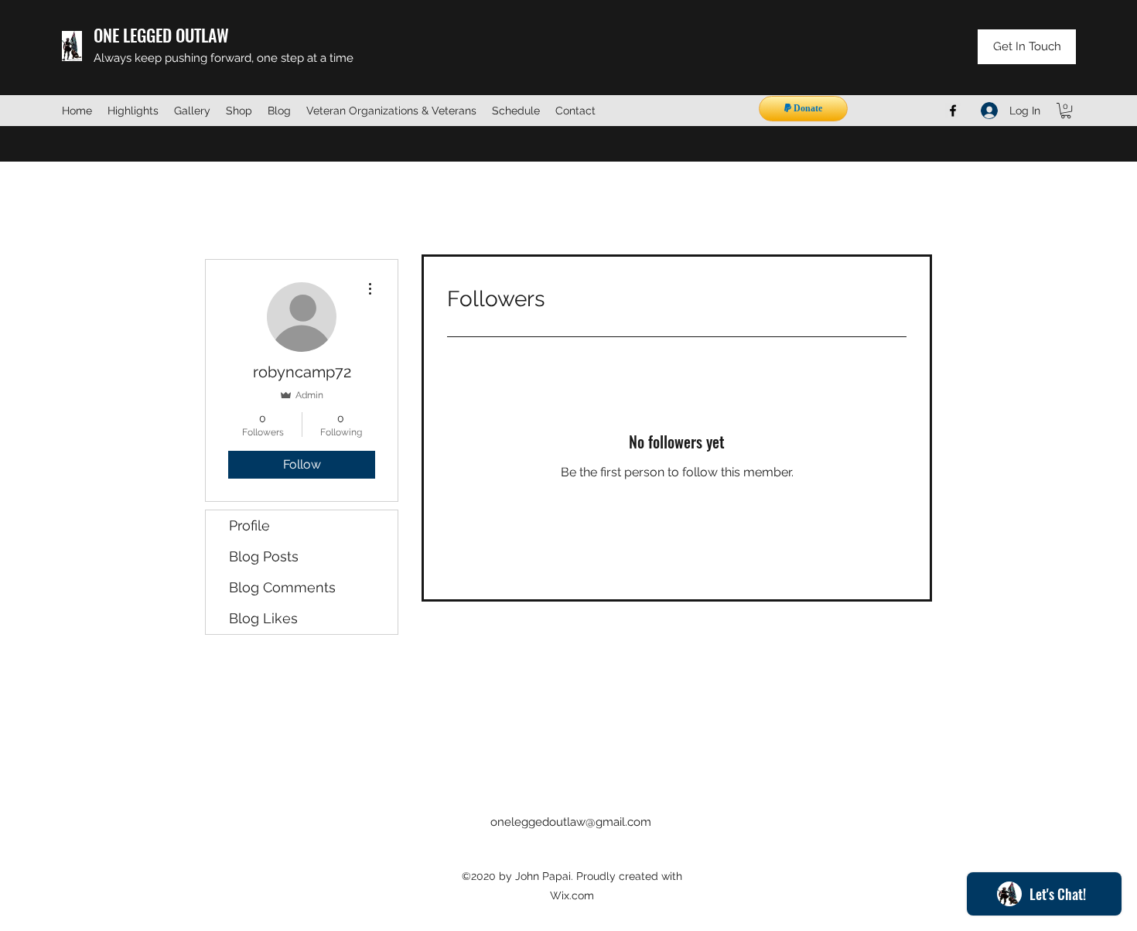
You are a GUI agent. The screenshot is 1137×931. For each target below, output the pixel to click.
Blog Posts (264, 556)
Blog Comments (282, 587)
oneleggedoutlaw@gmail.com (570, 822)
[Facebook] (953, 110)
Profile (249, 525)
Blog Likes (263, 618)
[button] (1066, 110)
